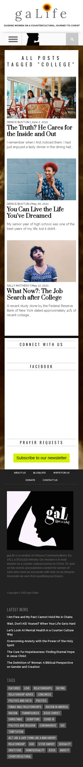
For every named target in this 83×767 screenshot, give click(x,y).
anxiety (64, 750)
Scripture (33, 719)
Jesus (52, 750)
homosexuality (35, 750)
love (27, 688)
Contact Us (50, 480)
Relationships (43, 688)
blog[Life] (39, 473)
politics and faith (20, 700)
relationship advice (21, 694)
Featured (14, 688)
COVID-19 (49, 719)
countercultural (20, 756)
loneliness (44, 694)
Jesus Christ (52, 713)
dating (60, 688)
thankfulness (30, 713)
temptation (16, 731)
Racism (13, 713)
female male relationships (25, 707)
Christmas (15, 719)
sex (62, 725)
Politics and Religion (22, 725)
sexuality (65, 744)
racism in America (57, 707)
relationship (17, 744)
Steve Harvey (46, 744)
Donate (30, 480)
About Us (20, 473)
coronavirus (48, 725)
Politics (41, 700)
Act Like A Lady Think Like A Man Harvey (32, 738)
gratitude (15, 750)
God (31, 744)
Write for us (61, 473)
